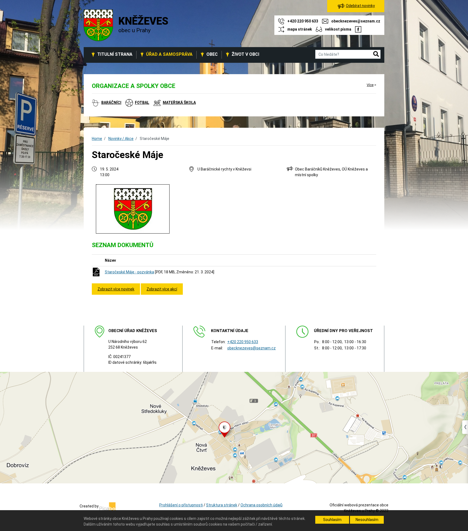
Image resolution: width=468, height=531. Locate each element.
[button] (376, 54)
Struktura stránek (221, 505)
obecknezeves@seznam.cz (251, 348)
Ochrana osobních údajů (261, 505)
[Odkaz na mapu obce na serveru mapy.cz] (234, 427)
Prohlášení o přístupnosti (181, 505)
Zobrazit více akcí (162, 289)
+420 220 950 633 (242, 342)
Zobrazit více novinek (116, 289)
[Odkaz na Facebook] (358, 29)
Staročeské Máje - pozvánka (129, 272)
